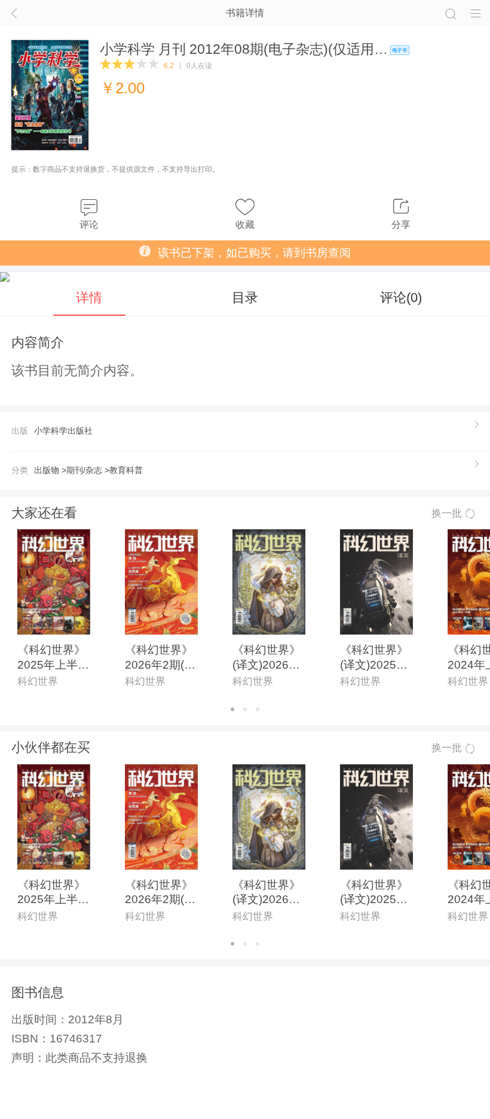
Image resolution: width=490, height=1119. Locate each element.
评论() (401, 297)
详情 (89, 297)
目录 (245, 297)
